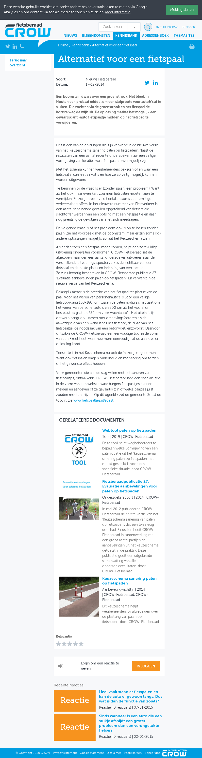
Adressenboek (155, 36)
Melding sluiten (182, 10)
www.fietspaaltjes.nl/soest (93, 400)
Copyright (25, 753)
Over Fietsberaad (167, 27)
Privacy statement (65, 753)
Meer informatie (117, 12)
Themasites (184, 36)
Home (63, 45)
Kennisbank (126, 36)
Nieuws (70, 36)
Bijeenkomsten (96, 36)
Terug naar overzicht (18, 63)
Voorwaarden (133, 753)
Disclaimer (114, 753)
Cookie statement (92, 753)
